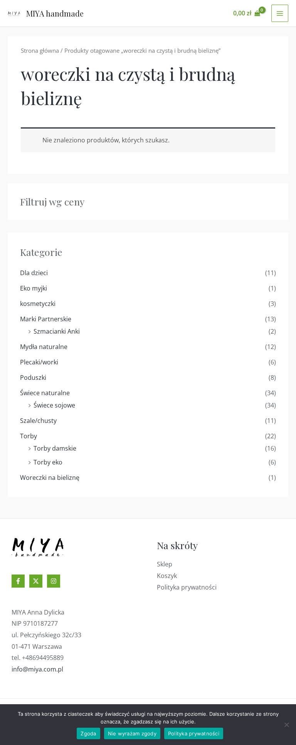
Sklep (164, 564)
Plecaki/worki (39, 362)
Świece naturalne (45, 393)
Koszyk (167, 575)
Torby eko (48, 462)
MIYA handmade (55, 13)
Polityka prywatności (187, 587)
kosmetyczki (38, 303)
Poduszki (33, 377)
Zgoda (88, 733)
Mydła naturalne (43, 346)
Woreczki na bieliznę (49, 477)
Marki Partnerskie (45, 319)
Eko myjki (33, 288)
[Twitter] (35, 581)
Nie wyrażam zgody (132, 733)
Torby (28, 436)
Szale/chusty (38, 420)
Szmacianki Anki (57, 331)
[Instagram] (53, 581)
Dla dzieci (34, 273)
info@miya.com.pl (37, 669)
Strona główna (40, 50)
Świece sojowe (54, 405)
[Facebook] (18, 581)
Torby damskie (55, 448)
